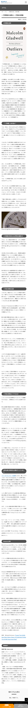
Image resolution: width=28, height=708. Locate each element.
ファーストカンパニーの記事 (9, 475)
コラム (6, 11)
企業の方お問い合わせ (20, 705)
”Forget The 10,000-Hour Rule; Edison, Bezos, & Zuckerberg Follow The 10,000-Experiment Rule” (14, 637)
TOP (2, 11)
